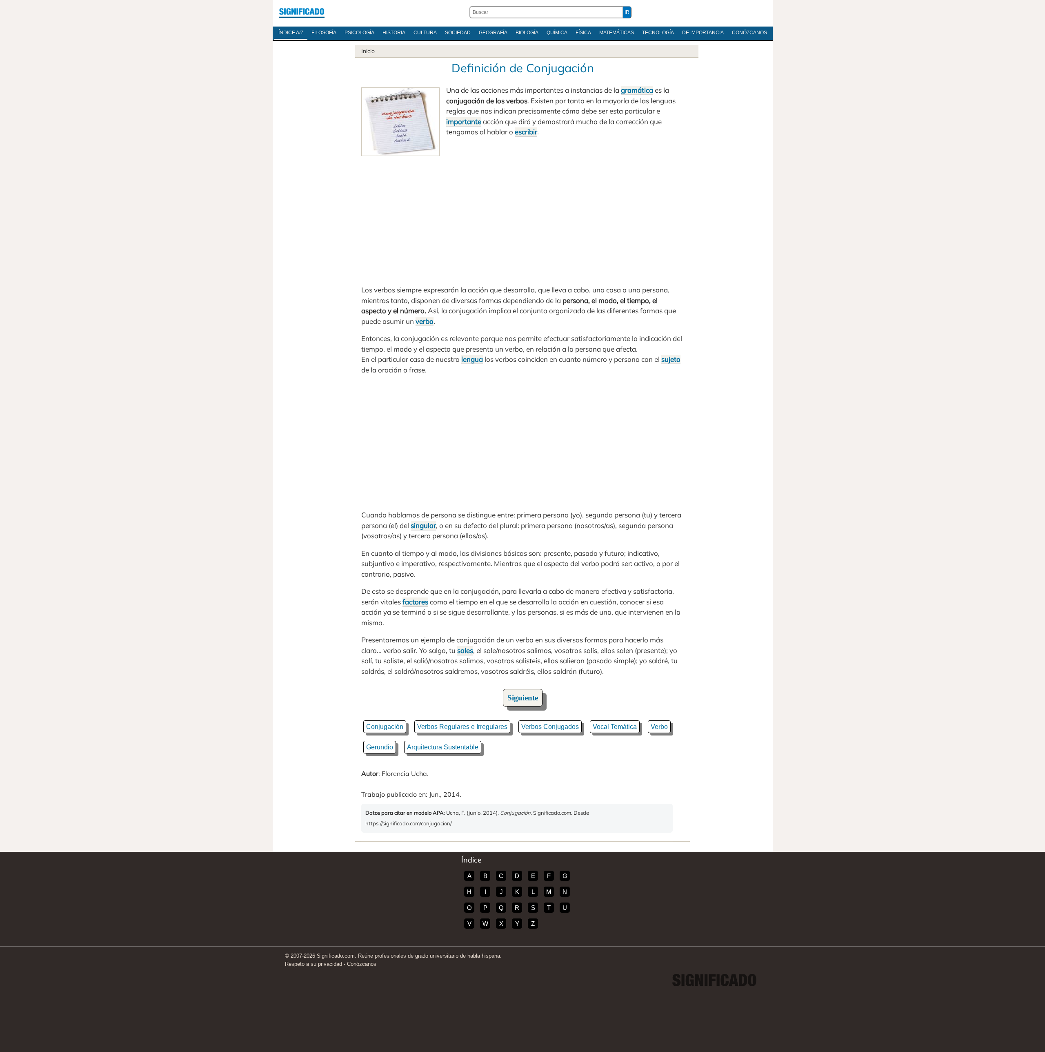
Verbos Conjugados (550, 726)
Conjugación (384, 726)
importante (463, 121)
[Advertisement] (522, 217)
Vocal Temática (615, 726)
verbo (425, 321)
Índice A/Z (290, 33)
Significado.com (302, 12)
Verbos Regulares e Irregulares (462, 726)
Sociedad (458, 33)
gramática (637, 90)
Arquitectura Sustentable (442, 747)
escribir (526, 131)
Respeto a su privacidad (313, 964)
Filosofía (323, 33)
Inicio (368, 51)
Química (557, 33)
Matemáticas (616, 33)
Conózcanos (749, 33)
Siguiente (522, 697)
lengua (472, 359)
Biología (527, 33)
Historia (393, 33)
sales (465, 650)
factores (415, 601)
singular (423, 525)
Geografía (493, 33)
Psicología (359, 33)
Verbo (659, 726)
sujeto (670, 359)
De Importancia (703, 33)
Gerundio (379, 747)
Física (583, 33)
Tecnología (658, 33)
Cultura (425, 33)
